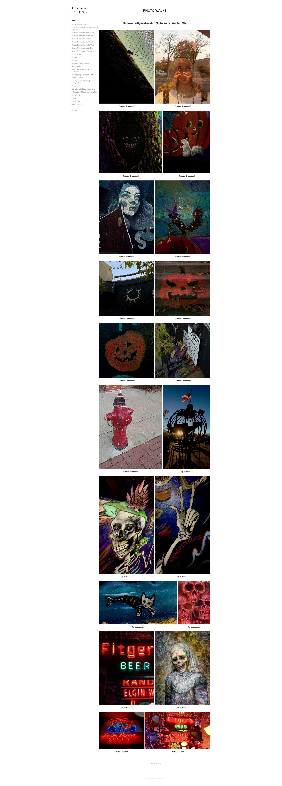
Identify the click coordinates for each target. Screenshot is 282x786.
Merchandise (76, 57)
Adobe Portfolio (159, 778)
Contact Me (76, 101)
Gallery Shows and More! (80, 63)
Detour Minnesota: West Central (83, 42)
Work (73, 20)
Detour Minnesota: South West (83, 45)
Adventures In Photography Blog (83, 89)
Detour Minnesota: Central (81, 39)
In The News (76, 54)
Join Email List (77, 104)
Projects (74, 98)
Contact (75, 111)
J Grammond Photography (80, 9)
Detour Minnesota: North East (83, 36)
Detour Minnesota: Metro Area (83, 51)
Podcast (74, 86)
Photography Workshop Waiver (83, 75)
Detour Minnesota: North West (83, 33)
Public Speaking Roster (80, 25)
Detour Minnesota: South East (82, 48)
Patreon (74, 60)
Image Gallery (77, 95)
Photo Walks (76, 67)
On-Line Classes (77, 78)
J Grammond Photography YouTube (84, 92)
